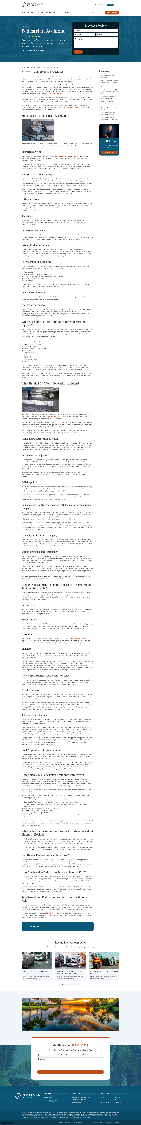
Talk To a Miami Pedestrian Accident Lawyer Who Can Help (109, 118)
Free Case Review (112, 12)
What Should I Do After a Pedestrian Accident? (108, 86)
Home (23, 12)
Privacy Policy (108, 1122)
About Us (117, 1097)
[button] (91, 5)
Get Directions (76, 1102)
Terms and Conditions (96, 1122)
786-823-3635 (95, 12)
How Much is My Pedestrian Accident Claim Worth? (108, 97)
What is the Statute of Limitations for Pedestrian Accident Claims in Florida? (108, 103)
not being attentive (66, 156)
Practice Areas (105, 1100)
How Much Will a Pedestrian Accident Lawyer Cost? (108, 113)
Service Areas (31, 67)
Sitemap (117, 1122)
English (110, 5)
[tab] (62, 984)
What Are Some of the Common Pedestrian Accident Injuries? (109, 81)
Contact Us (118, 1102)
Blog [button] (59, 12)
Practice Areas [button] (50, 12)
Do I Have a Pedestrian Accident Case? (109, 108)
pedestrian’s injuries (78, 638)
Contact (66, 12)
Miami (39, 67)
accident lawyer (55, 93)
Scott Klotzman (105, 1102)
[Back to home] (32, 4)
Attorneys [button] (31, 12)
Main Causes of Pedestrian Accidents (108, 76)
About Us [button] (40, 12)
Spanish (116, 5)
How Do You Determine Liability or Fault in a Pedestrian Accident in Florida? (110, 91)
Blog (116, 1100)
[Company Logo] (27, 1096)
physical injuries (53, 417)
